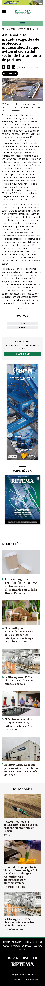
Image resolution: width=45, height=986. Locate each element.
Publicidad (37, 946)
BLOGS (39, 942)
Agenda (6, 946)
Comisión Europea (13, 929)
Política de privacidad (28, 975)
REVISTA (6, 942)
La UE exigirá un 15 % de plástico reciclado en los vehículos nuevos (19, 680)
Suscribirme (22, 354)
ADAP (22, 324)
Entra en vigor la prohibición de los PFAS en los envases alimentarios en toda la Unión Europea (21, 586)
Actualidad (8, 29)
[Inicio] (23, 11)
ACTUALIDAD (17, 942)
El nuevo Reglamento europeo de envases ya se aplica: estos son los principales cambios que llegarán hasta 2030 (19, 635)
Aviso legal (13, 975)
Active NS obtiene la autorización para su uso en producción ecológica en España (21, 826)
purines (22, 327)
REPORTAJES (29, 942)
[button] (3, 67)
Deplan (7, 835)
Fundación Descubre (15, 887)
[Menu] (4, 12)
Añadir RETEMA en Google (30, 67)
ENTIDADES (26, 946)
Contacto (22, 950)
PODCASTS (15, 946)
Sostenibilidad (26, 29)
